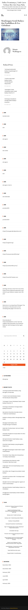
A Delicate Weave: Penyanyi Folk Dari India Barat (14, 507)
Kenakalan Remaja (14, 530)
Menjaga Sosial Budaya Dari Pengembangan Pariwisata (10, 423)
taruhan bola (6, 116)
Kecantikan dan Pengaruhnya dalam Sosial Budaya (14, 472)
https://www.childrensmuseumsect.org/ (13, 290)
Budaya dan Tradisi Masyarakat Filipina (14, 518)
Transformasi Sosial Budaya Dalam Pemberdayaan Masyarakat (10, 81)
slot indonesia (6, 196)
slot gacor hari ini (7, 185)
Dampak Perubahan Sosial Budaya (14, 524)
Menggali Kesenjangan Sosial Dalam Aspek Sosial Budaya (14, 450)
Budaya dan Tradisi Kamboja (14, 515)
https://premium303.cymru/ (10, 265)
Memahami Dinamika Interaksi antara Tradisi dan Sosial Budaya (12, 413)
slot (4, 127)
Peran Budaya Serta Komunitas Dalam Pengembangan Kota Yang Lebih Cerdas (14, 538)
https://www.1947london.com (10, 277)
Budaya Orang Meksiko (14, 521)
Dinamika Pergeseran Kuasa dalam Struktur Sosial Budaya (14, 434)
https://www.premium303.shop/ (11, 254)
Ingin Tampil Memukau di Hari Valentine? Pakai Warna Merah (14, 527)
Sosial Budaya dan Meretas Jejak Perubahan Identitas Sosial (11, 461)
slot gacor (5, 139)
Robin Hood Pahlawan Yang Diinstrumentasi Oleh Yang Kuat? (14, 543)
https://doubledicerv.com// (10, 322)
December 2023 (7, 568)
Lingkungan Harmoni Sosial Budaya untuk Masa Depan (13, 466)
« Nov (4, 367)
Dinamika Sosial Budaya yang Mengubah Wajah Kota (13, 445)
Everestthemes (14, 608)
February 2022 (6, 572)
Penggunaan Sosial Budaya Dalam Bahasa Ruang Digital (13, 493)
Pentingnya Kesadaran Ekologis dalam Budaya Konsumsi (10, 100)
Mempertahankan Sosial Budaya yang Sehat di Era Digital (12, 439)
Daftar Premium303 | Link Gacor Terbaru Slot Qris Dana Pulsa (14, 3)
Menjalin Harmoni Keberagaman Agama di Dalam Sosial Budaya (14, 482)
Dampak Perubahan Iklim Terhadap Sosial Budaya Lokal (13, 477)
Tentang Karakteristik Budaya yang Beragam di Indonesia (11, 71)
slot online (5, 150)
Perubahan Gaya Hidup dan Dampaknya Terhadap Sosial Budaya (13, 456)
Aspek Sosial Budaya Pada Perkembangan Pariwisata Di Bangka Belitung (14, 511)
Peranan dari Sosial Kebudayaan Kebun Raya (13, 534)
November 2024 (7, 565)
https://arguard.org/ (8, 242)
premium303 (6, 208)
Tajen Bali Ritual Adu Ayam (14, 550)
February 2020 (6, 583)
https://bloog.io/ (18, 305)
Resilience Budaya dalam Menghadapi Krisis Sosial (14, 418)
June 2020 (5, 576)
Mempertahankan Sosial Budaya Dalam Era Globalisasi (14, 488)
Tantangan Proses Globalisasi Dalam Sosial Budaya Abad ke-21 (11, 91)
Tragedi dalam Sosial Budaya (14, 553)
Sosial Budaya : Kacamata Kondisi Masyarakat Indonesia (14, 547)
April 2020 (5, 580)
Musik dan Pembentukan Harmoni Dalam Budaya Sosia (13, 429)
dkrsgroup (5, 379)
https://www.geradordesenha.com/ (12, 231)
